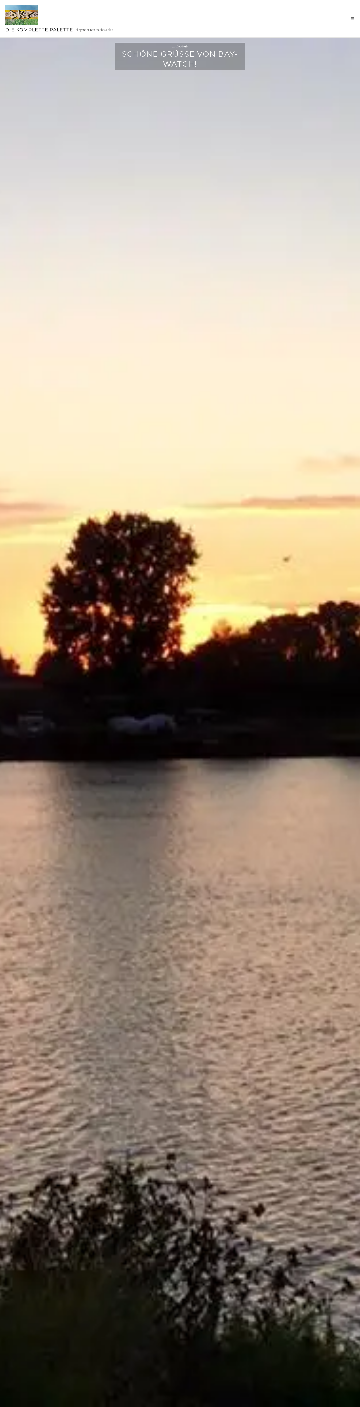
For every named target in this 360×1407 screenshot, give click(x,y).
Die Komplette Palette (39, 30)
